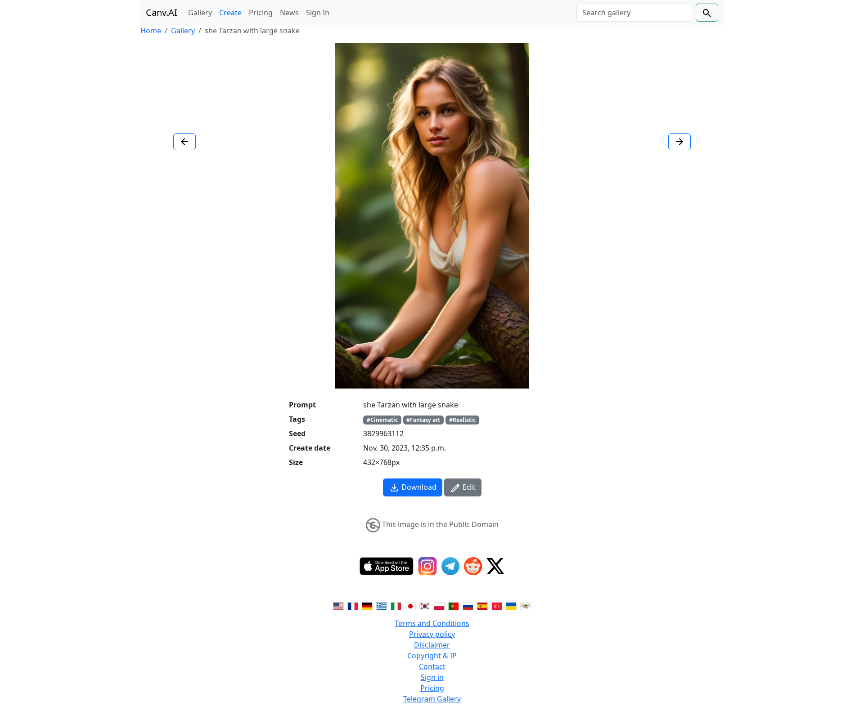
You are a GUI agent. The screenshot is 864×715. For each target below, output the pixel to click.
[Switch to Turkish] (496, 605)
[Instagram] (427, 566)
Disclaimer (432, 645)
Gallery (200, 13)
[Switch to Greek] (381, 605)
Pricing (261, 13)
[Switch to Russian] (468, 605)
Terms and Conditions (432, 623)
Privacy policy (432, 634)
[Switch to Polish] (439, 605)
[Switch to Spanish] (482, 605)
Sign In (317, 13)
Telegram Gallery (432, 699)
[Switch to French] (352, 605)
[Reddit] (473, 566)
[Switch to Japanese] (410, 605)
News (289, 13)
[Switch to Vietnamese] (525, 605)
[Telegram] (450, 566)
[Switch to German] (367, 605)
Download (418, 487)
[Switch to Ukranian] (511, 605)
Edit (468, 487)
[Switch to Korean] (424, 605)
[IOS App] (387, 566)
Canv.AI (161, 12)
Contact (432, 666)
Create (230, 13)
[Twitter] (495, 566)
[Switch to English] (338, 605)
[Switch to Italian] (396, 605)
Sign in (432, 677)
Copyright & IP (432, 656)
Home (150, 31)
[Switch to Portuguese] (453, 605)
